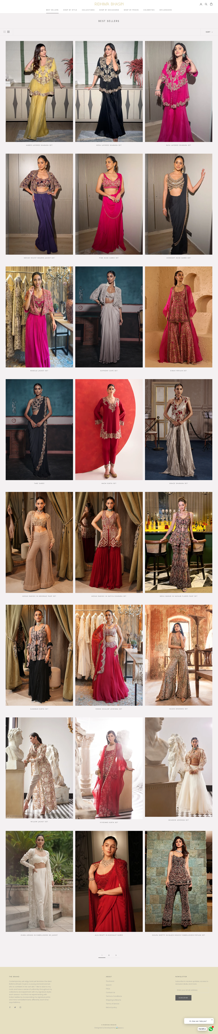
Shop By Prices (131, 10)
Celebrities (149, 10)
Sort (208, 32)
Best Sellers (52, 10)
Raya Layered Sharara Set (178, 145)
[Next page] (116, 955)
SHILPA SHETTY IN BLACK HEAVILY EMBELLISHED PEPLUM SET (178, 935)
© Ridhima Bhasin (109, 1025)
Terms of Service (112, 1004)
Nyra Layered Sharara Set (109, 145)
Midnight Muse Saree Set (179, 258)
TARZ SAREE (39, 483)
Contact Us (110, 992)
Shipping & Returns (113, 1000)
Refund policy (111, 1007)
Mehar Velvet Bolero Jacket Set (39, 258)
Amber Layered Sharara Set (39, 145)
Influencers (165, 10)
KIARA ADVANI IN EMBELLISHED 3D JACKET (39, 935)
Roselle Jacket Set (39, 371)
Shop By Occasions (109, 10)
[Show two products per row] (5, 32)
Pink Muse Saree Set (109, 258)
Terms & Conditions (114, 996)
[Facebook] (10, 1007)
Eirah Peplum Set (178, 371)
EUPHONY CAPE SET (109, 371)
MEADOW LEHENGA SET (178, 820)
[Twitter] (15, 1007)
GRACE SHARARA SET (178, 483)
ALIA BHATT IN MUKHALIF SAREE (109, 935)
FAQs (108, 989)
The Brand (110, 981)
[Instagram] (20, 1007)
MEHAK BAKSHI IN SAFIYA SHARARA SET (109, 596)
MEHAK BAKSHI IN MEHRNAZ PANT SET (39, 596)
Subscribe (183, 998)
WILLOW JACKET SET (39, 822)
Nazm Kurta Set (109, 483)
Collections (88, 10)
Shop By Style (70, 10)
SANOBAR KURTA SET (39, 709)
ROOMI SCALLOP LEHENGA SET (109, 709)
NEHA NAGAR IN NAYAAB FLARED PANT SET (178, 596)
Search (109, 985)
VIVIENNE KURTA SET (109, 822)
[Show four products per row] (8, 32)
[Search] (206, 4)
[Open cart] (211, 4)
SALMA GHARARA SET (178, 709)
